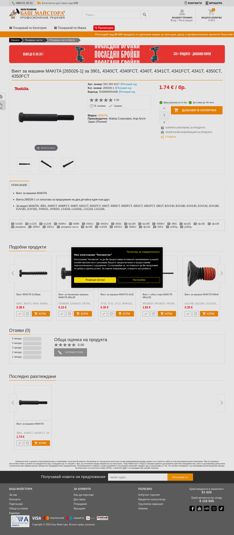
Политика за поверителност (143, 252)
